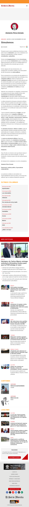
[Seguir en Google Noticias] (27, 47)
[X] (10, 492)
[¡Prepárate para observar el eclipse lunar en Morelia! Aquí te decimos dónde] (5, 356)
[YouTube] (13, 492)
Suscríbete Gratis (14, 457)
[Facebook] (7, 492)
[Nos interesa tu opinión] (14, 467)
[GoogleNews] (16, 492)
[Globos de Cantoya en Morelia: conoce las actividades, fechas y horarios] (5, 370)
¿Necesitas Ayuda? (14, 489)
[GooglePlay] (22, 492)
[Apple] (19, 492)
